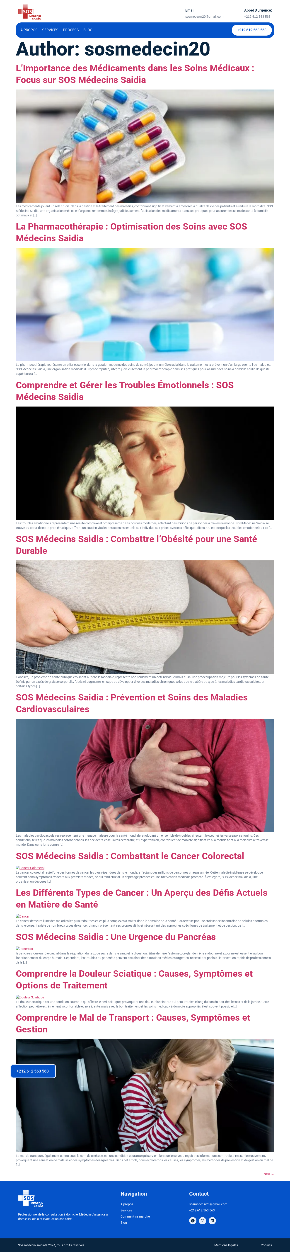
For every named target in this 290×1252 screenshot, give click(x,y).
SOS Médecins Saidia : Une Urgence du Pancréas (116, 937)
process (71, 30)
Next (269, 1174)
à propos (29, 30)
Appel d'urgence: (258, 10)
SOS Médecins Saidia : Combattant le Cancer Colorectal (130, 856)
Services (50, 30)
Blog (87, 30)
